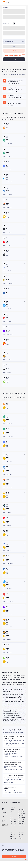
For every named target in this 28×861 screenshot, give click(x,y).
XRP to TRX (20, 836)
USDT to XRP (12, 811)
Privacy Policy (18, 55)
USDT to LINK (13, 821)
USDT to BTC (12, 805)
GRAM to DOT (21, 838)
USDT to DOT (13, 815)
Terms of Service (5, 812)
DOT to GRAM (13, 838)
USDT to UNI (21, 819)
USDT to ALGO (13, 828)
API (2, 805)
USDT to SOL (12, 813)
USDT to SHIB (21, 815)
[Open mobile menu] (25, 2)
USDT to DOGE (21, 813)
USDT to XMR (13, 823)
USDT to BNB (21, 809)
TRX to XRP (12, 836)
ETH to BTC (12, 807)
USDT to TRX (21, 832)
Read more (22, 853)
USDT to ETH (21, 805)
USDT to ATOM (21, 821)
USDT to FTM (13, 825)
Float (13, 50)
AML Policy (10, 55)
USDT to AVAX (13, 819)
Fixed (14, 46)
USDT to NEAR (21, 825)
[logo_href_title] (7, 2)
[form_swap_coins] (14, 23)
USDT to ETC (21, 834)
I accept (14, 856)
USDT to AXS (12, 832)
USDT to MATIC (21, 817)
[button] (15, 50)
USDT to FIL (12, 834)
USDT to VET (12, 830)
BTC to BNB (20, 807)
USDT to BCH (21, 823)
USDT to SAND (21, 830)
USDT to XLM (21, 828)
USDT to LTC (12, 817)
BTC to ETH (12, 809)
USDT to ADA (21, 811)
